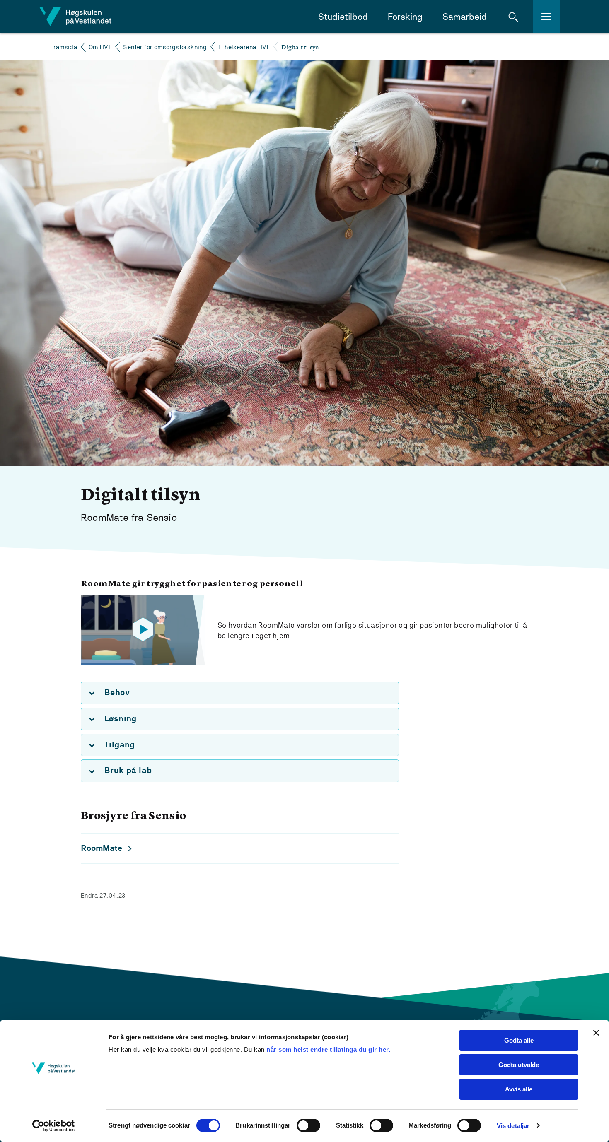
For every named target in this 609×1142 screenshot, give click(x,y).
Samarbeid (464, 17)
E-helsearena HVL (244, 47)
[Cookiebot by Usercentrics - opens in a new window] (53, 1126)
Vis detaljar (513, 1125)
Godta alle (519, 1040)
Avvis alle (518, 1089)
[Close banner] (596, 1033)
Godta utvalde (518, 1064)
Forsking (405, 17)
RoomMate (101, 848)
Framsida (63, 47)
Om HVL (100, 47)
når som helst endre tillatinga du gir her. (328, 1049)
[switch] (308, 1125)
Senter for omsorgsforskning (165, 47)
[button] (513, 16)
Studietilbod (343, 17)
